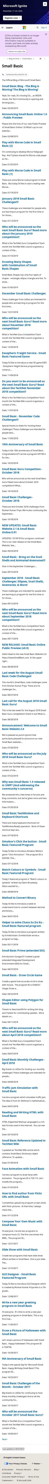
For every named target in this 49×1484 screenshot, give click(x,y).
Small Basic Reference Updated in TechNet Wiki (23, 1142)
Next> (5, 1439)
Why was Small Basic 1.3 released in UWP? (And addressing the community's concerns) (23, 785)
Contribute (6, 1473)
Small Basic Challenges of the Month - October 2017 (21, 1384)
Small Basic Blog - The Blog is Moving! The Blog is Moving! (20, 87)
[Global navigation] (2, 27)
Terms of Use (33, 1477)
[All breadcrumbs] (4, 59)
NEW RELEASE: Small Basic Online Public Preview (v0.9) (23, 646)
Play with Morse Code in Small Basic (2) (21, 144)
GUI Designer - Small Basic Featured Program (19, 1275)
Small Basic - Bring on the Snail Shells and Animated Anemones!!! (23, 558)
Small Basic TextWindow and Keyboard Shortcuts (20, 814)
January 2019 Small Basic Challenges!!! (18, 200)
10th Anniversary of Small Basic (22, 444)
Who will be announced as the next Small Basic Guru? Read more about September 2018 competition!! (24, 615)
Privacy (17, 1473)
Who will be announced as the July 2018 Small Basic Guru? (24, 755)
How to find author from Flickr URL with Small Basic (22, 1195)
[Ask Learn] (40, 59)
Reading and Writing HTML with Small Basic (22, 1114)
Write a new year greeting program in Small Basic (19, 1304)
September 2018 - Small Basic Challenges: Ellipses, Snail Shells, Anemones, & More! (23, 581)
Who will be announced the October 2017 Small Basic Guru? (22, 1413)
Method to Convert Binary (19, 897)
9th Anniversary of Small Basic (22, 1358)
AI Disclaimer (7, 1469)
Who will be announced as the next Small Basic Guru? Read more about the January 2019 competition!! (24, 232)
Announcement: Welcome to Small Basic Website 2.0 (24, 727)
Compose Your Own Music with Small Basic (22, 1223)
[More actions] (45, 59)
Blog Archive (14, 58)
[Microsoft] (24, 27)
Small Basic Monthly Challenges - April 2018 (23, 1061)
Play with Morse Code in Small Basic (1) (21, 172)
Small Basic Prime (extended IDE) (23, 950)
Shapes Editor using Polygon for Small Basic (22, 1001)
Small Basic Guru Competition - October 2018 (22, 470)
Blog (36, 1469)
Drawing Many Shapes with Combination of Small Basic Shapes (19, 265)
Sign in (44, 27)
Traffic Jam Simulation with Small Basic (20, 1089)
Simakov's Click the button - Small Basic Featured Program (24, 843)
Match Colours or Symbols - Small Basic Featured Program (23, 871)
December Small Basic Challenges (24, 293)
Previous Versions (23, 1469)
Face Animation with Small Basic (23, 1168)
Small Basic (27, 58)
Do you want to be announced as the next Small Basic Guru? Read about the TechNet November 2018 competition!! (23, 386)
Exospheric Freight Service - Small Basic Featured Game (24, 354)
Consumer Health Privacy (12, 1477)
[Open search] (37, 27)
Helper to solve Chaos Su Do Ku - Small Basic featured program (23, 924)
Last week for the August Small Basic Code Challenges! (22, 674)
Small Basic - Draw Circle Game (22, 975)
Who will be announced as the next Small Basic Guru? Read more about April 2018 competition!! (24, 1031)
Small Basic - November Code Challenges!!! (21, 417)
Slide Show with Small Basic (20, 1249)
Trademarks (7, 1480)
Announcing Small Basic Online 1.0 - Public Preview (24, 115)
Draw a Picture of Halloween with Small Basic (24, 1332)
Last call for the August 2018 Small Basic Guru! (24, 702)
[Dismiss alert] (45, 4)
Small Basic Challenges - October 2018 (17, 498)
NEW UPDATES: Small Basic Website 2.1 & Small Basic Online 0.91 (19, 529)
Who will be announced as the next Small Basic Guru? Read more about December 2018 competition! (24, 323)
